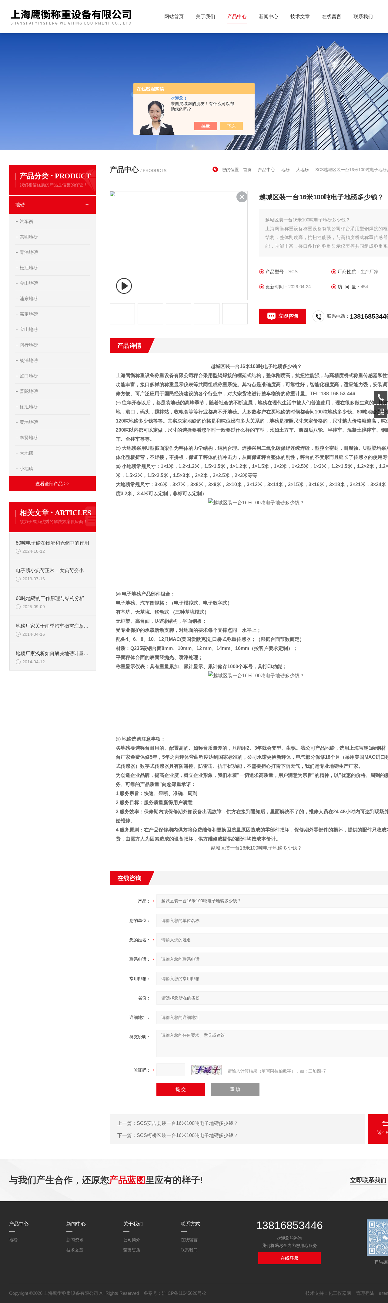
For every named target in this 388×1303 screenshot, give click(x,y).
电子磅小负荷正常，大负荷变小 (50, 570)
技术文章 (300, 16)
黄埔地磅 (29, 422)
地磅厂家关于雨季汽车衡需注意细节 (53, 625)
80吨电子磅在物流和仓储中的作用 (52, 542)
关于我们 (205, 16)
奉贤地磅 (29, 437)
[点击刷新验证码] (206, 1070)
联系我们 (363, 16)
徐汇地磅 (29, 406)
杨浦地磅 (29, 360)
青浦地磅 (29, 252)
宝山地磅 (29, 329)
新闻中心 (268, 16)
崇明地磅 (29, 236)
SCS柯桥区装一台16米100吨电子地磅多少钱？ (187, 1135)
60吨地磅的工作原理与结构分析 (50, 598)
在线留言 (331, 16)
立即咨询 (288, 316)
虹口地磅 (29, 375)
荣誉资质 (131, 1250)
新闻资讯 (74, 1239)
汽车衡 (26, 221)
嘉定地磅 (29, 314)
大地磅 (26, 453)
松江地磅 (29, 267)
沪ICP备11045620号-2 (184, 1293)
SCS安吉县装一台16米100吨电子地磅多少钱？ (187, 1123)
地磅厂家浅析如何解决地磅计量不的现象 (53, 653)
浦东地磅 (29, 298)
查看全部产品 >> (52, 483)
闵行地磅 (29, 344)
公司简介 (131, 1239)
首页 (247, 169)
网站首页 (174, 16)
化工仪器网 (339, 1293)
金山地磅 (29, 283)
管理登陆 (365, 1293)
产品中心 (237, 16)
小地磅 (26, 468)
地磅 (20, 204)
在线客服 (289, 1258)
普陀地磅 (29, 391)
